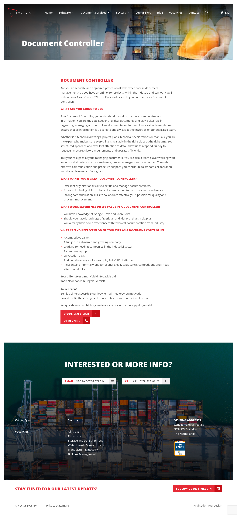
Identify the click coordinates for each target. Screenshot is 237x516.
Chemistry (74, 436)
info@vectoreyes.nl (85, 381)
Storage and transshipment (85, 440)
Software (65, 12)
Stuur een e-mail (77, 313)
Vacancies (175, 12)
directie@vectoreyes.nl (82, 298)
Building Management (82, 454)
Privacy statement (57, 505)
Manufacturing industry (83, 449)
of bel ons (72, 320)
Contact (194, 12)
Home (49, 12)
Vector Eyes (143, 12)
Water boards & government (86, 445)
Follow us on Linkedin (194, 488)
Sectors (121, 12)
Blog (160, 12)
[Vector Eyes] (19, 12)
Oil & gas (73, 431)
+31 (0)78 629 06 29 (142, 381)
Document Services (93, 12)
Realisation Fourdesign (207, 505)
